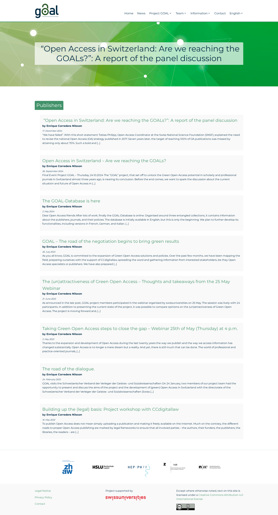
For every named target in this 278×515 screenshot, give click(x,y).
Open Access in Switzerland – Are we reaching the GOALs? (104, 160)
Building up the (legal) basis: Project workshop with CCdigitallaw (110, 409)
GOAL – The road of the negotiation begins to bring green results (110, 241)
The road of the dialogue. (68, 368)
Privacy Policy (43, 497)
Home (128, 13)
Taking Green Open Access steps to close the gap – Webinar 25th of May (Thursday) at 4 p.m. (140, 328)
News (141, 13)
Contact (220, 13)
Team (180, 13)
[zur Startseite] (47, 10)
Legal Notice (43, 490)
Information (199, 13)
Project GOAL (159, 13)
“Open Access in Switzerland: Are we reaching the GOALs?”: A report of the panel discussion (139, 120)
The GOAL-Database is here (71, 201)
